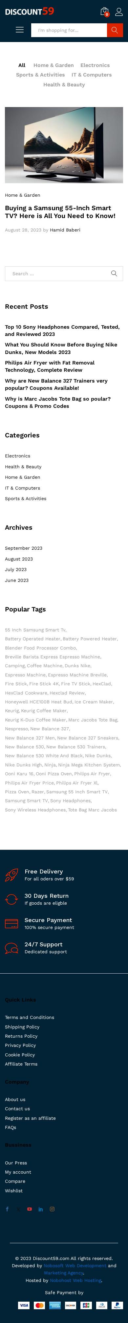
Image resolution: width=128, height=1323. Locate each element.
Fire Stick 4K (44, 683)
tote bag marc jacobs (92, 809)
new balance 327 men (30, 737)
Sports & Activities (40, 75)
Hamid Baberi (65, 229)
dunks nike (77, 665)
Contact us (17, 1108)
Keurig (12, 710)
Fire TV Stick (75, 683)
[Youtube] (29, 1209)
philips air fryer (92, 773)
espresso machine (25, 674)
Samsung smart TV (26, 800)
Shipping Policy (22, 1026)
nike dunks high (23, 764)
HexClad (102, 683)
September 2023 (23, 548)
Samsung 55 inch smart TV (77, 791)
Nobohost (60, 1280)
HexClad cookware (26, 692)
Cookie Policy (20, 1054)
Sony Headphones (70, 800)
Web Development (85, 1265)
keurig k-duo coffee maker (35, 719)
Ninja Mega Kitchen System (89, 764)
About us (15, 1099)
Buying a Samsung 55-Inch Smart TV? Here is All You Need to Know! (60, 212)
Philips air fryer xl (76, 782)
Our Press (16, 1162)
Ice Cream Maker (94, 701)
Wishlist (14, 1190)
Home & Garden (53, 65)
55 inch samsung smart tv (35, 629)
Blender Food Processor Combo (40, 647)
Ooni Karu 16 (19, 773)
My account (18, 1172)
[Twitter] (18, 1209)
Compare (15, 1181)
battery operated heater (32, 638)
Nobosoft (54, 1265)
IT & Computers (92, 75)
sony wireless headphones (35, 809)
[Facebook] (7, 1209)
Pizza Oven (17, 791)
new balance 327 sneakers (87, 737)
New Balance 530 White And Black (44, 755)
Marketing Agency (63, 1272)
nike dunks (98, 755)
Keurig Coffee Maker (44, 710)
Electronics (95, 65)
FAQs (10, 1127)
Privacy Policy (20, 1045)
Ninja (50, 764)
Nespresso (16, 728)
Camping (15, 665)
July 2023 (16, 569)
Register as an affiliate (30, 1118)
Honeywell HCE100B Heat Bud (38, 701)
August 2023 (19, 559)
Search (115, 30)
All (21, 65)
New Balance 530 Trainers (75, 746)
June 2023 (17, 580)
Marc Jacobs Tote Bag (92, 719)
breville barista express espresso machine (52, 656)
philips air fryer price (29, 782)
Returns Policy (21, 1036)
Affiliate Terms (21, 1064)
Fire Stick (16, 683)
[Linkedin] (40, 1209)
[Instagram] (52, 1209)
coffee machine (44, 665)
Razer (38, 791)
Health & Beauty (64, 84)
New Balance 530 (24, 746)
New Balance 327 (49, 728)
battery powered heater (90, 638)
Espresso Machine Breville (77, 674)
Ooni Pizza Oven (54, 773)
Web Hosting (87, 1280)
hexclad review (67, 692)
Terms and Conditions (29, 1017)
